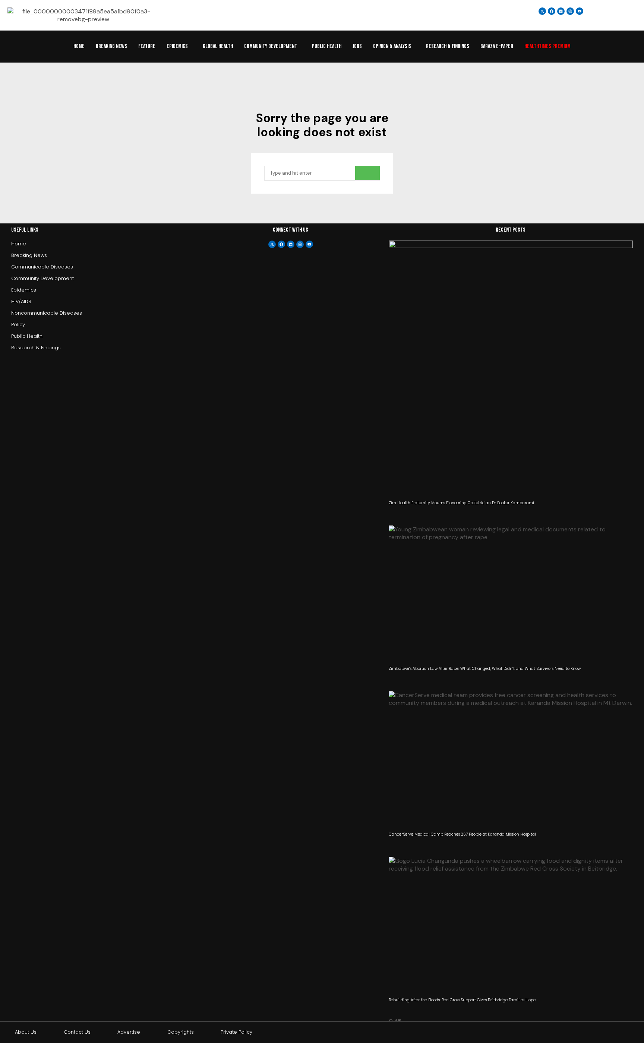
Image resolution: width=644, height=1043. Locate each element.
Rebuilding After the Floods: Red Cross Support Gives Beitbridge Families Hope (462, 1000)
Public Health (326, 46)
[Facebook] (281, 244)
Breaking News (111, 46)
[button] (179, 46)
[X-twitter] (272, 244)
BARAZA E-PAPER (496, 46)
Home (79, 46)
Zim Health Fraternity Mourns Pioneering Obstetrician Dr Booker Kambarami (461, 503)
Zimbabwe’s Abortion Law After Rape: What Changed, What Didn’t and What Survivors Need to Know (485, 668)
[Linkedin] (561, 11)
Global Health (218, 46)
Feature (146, 46)
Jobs (357, 46)
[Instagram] (570, 11)
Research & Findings (447, 46)
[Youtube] (309, 244)
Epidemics (177, 46)
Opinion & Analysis (392, 46)
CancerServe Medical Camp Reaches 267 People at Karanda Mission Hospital (462, 834)
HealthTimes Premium (547, 46)
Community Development (270, 46)
